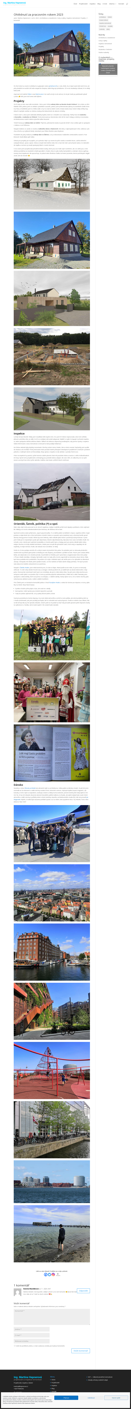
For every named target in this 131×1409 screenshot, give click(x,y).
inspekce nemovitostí (105, 23)
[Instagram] (53, 1274)
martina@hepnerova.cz (21, 1386)
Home (53, 1380)
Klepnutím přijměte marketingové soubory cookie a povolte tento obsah (108, 69)
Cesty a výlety (61, 18)
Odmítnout (91, 1398)
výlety (108, 29)
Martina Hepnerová (24, 18)
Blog (99, 4)
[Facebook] (45, 1274)
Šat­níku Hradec (24, 567)
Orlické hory (102, 26)
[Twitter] (49, 1274)
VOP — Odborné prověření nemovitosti (100, 1377)
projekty (110, 26)
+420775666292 (19, 1389)
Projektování (83, 4)
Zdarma (112, 4)
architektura (102, 17)
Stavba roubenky (104, 52)
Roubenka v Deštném (105, 49)
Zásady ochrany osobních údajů (98, 1380)
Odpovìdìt (83, 1290)
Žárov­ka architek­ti (30, 788)
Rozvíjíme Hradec (54, 582)
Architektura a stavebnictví (48, 18)
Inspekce (92, 4)
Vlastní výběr (116, 1398)
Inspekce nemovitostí (73, 18)
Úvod (75, 4)
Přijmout (66, 1398)
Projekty (83, 18)
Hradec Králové (103, 20)
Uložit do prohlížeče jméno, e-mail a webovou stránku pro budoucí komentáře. (40, 1346)
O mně (105, 4)
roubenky (102, 29)
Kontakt (121, 4)
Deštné (110, 17)
